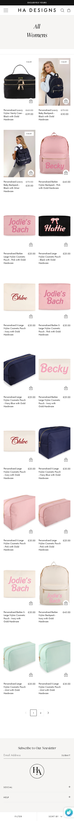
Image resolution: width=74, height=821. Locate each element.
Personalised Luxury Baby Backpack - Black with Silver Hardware (13, 186)
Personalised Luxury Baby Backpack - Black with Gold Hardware (48, 114)
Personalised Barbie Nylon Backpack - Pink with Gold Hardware (49, 185)
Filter (18, 816)
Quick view (31, 101)
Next (48, 713)
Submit (66, 755)
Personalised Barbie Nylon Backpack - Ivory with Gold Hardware (48, 616)
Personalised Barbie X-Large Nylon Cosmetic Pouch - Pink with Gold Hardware (50, 329)
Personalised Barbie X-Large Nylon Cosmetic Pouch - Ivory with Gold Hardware (14, 616)
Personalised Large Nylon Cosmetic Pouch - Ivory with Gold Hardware (15, 473)
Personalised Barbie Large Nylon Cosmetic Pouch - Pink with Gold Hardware (15, 258)
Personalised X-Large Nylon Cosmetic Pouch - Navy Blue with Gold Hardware (50, 473)
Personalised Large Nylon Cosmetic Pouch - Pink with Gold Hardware (50, 545)
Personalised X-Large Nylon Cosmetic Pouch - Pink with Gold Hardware (15, 545)
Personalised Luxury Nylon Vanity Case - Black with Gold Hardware (13, 114)
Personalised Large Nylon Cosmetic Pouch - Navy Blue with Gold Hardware (15, 401)
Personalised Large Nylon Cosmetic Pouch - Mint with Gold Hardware (15, 688)
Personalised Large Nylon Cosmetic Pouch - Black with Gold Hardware (50, 258)
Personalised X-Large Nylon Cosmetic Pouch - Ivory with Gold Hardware (15, 329)
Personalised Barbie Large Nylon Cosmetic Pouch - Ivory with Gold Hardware (49, 401)
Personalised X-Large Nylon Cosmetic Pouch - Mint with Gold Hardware (50, 688)
